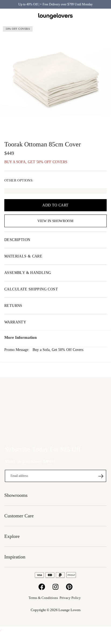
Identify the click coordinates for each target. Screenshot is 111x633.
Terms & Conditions (43, 598)
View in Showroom (55, 221)
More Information (20, 337)
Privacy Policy (70, 598)
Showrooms (91, 16)
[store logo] (55, 16)
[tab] (55, 240)
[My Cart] (103, 16)
